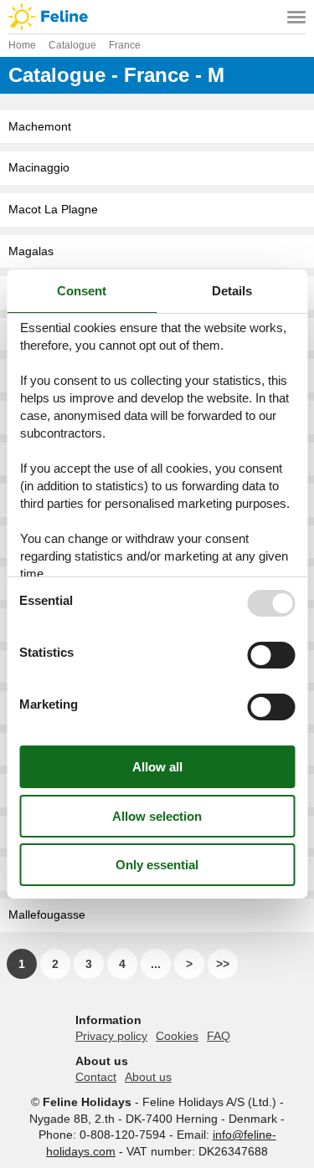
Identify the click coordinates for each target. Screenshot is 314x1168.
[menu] (296, 16)
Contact (95, 1076)
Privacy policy (111, 1035)
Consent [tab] (81, 291)
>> (222, 964)
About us (148, 1076)
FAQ (218, 1035)
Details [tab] (232, 291)
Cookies (177, 1035)
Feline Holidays (157, 16)
